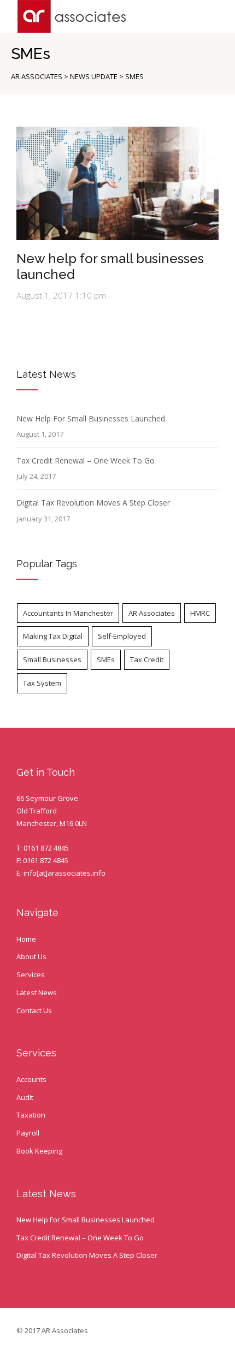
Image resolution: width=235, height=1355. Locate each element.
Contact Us (34, 1010)
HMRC (200, 613)
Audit (24, 1097)
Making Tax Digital (53, 636)
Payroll (27, 1133)
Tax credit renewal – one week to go (85, 460)
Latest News (36, 992)
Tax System (42, 683)
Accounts (31, 1079)
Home (26, 939)
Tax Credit (146, 659)
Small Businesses (52, 659)
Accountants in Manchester (68, 613)
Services (30, 974)
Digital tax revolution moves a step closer (93, 502)
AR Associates (151, 613)
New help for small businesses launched (110, 266)
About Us (31, 956)
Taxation (30, 1115)
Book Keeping (39, 1151)
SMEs (106, 659)
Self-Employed (122, 636)
